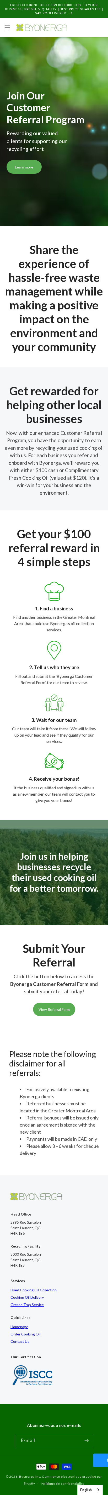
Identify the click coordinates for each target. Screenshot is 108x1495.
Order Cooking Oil (25, 1334)
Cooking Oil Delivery (27, 1297)
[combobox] (90, 1490)
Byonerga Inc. (30, 1476)
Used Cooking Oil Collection (33, 1290)
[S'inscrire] (86, 1441)
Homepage (19, 1326)
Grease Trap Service (27, 1304)
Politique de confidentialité (63, 1484)
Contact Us (19, 1341)
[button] (7, 27)
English (86, 1490)
